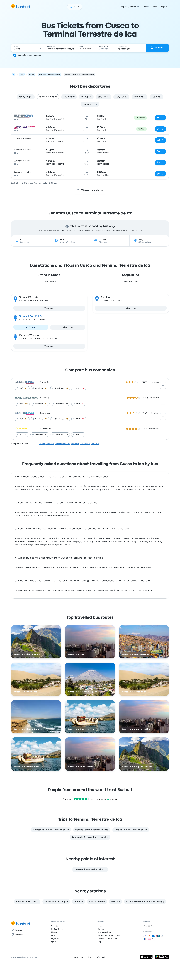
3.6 (46, 403)
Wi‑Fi (77, 388)
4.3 (67, 403)
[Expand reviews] (163, 385)
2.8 (67, 388)
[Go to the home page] (20, 6)
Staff (21, 388)
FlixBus (42, 444)
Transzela (95, 444)
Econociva (45, 413)
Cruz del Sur (46, 429)
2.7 (46, 388)
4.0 (26, 403)
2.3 (46, 419)
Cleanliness (59, 388)
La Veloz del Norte (62, 444)
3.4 (26, 388)
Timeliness (39, 388)
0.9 (83, 419)
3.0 (67, 419)
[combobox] (25, 47)
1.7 (82, 434)
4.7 (26, 434)
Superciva (45, 382)
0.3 (83, 388)
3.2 (26, 419)
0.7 (83, 403)
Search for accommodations (30, 55)
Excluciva (44, 398)
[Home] (13, 74)
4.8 (67, 434)
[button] (41, 47)
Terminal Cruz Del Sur (31, 316)
